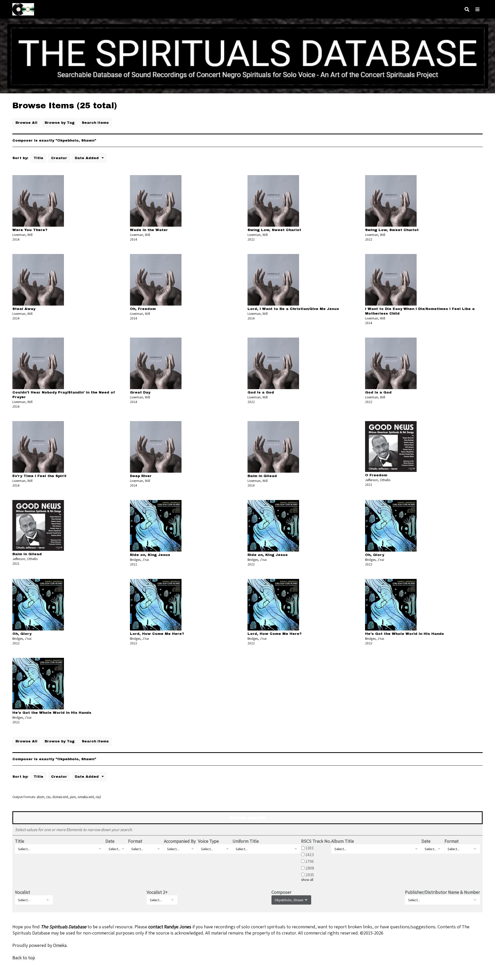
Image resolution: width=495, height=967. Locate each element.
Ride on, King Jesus (150, 555)
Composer (281, 892)
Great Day (140, 392)
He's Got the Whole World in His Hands (404, 634)
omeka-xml (86, 796)
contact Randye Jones (169, 927)
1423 (310, 854)
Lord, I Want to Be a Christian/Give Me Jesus (293, 309)
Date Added (87, 158)
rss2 (98, 796)
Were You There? (29, 230)
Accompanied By (180, 841)
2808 (310, 868)
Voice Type (208, 841)
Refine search (247, 817)
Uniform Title (246, 841)
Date (109, 841)
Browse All (26, 123)
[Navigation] (477, 9)
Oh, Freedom (143, 309)
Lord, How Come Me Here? (157, 634)
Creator (59, 158)
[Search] (466, 9)
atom (40, 796)
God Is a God (261, 392)
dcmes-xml (60, 796)
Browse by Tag (60, 123)
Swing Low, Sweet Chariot (274, 230)
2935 (310, 875)
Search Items (95, 123)
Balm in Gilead (262, 476)
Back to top (23, 958)
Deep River (141, 476)
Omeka (60, 945)
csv (48, 796)
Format (135, 841)
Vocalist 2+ (157, 892)
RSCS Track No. (316, 841)
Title (38, 158)
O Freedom (376, 475)
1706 (310, 861)
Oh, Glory (374, 555)
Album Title (342, 841)
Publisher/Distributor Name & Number (442, 892)
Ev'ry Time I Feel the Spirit (39, 476)
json (73, 796)
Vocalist (22, 892)
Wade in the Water (149, 230)
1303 (310, 848)
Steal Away (23, 309)
